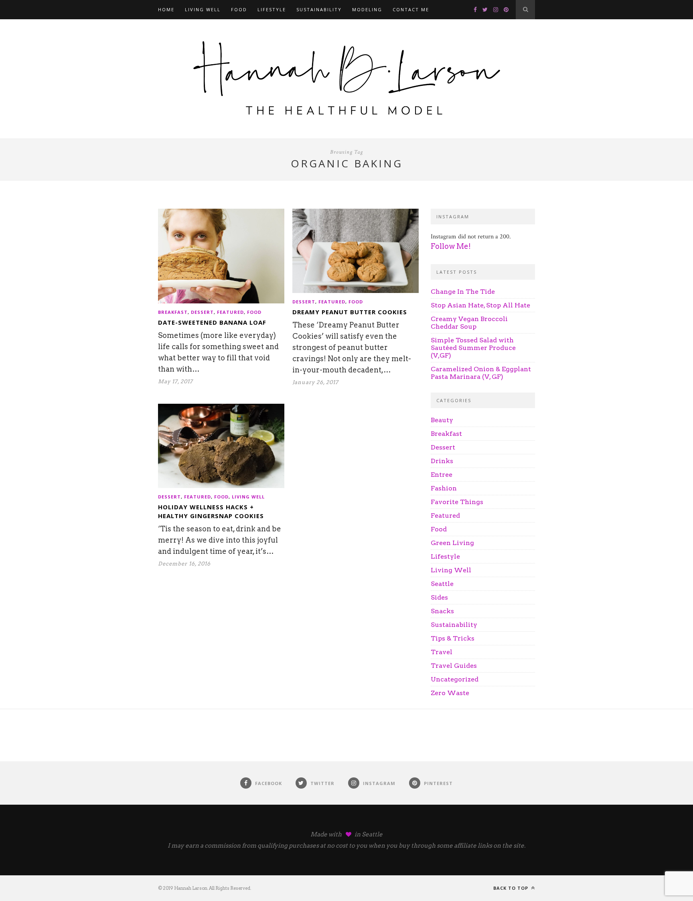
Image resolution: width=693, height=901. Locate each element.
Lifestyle (271, 9)
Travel (441, 652)
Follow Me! (451, 246)
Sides (439, 597)
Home (166, 9)
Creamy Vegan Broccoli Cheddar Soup (469, 322)
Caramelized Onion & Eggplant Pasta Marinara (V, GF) (481, 372)
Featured (230, 312)
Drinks (442, 461)
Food (239, 9)
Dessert (202, 312)
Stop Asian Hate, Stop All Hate (480, 305)
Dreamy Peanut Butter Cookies (349, 312)
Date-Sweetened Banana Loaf (212, 322)
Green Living (452, 543)
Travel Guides (454, 665)
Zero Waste (450, 693)
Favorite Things (457, 502)
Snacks (442, 611)
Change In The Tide (463, 291)
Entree (441, 474)
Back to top (511, 888)
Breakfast (173, 312)
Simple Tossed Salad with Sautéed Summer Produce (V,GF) (473, 347)
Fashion (444, 488)
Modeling (367, 9)
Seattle (442, 584)
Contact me (411, 9)
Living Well (203, 9)
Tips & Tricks (452, 638)
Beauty (442, 420)
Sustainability (319, 9)
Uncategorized (454, 679)
